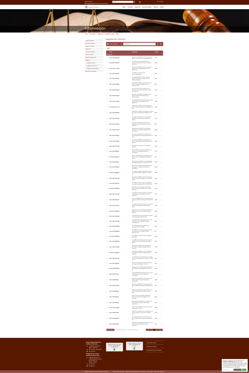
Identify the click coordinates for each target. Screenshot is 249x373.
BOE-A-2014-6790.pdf (114, 124)
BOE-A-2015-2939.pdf (114, 318)
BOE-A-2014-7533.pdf (114, 135)
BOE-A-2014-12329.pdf (114, 231)
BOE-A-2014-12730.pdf (114, 247)
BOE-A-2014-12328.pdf (114, 226)
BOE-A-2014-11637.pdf (114, 199)
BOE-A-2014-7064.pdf (114, 129)
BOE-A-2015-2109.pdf (114, 302)
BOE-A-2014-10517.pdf (114, 183)
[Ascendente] (121, 44)
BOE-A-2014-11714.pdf (114, 205)
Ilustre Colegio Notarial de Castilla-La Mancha (93, 343)
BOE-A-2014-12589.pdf (114, 241)
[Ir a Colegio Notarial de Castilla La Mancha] (92, 7)
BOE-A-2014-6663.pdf (114, 112)
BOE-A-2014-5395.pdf (114, 78)
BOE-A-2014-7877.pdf (114, 146)
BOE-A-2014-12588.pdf (114, 236)
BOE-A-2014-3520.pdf (114, 62)
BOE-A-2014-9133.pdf (114, 162)
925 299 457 (92, 364)
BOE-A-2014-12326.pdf (114, 216)
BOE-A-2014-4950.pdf (114, 73)
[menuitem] (124, 7)
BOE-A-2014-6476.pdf (114, 101)
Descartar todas (237, 369)
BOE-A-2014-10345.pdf (114, 178)
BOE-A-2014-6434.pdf (114, 95)
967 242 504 (92, 351)
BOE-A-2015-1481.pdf (114, 297)
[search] (154, 44)
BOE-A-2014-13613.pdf (114, 268)
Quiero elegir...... (226, 369)
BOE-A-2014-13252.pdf (114, 252)
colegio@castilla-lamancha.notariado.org (97, 3)
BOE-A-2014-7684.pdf (114, 141)
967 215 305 (89, 1)
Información (92, 34)
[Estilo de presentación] (161, 44)
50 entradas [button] (110, 329)
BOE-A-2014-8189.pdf (114, 151)
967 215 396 (99, 349)
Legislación (100, 34)
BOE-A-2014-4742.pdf (114, 68)
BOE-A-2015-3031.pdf (114, 324)
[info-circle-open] (158, 44)
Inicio (86, 34)
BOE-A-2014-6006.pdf (114, 84)
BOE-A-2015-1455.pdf (114, 291)
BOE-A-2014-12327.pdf (114, 221)
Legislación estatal (109, 34)
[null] (134, 2)
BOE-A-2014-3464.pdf (114, 57)
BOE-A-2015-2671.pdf (114, 312)
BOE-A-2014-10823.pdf (114, 188)
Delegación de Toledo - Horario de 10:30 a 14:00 (93, 354)
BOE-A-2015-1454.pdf (114, 285)
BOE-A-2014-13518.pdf (114, 263)
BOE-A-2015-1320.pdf (114, 279)
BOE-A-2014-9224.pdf (114, 167)
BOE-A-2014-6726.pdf (114, 118)
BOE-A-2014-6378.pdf (114, 90)
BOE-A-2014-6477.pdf (114, 107)
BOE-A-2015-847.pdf (114, 274)
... (150, 329)
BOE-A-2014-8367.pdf (114, 157)
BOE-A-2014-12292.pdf (114, 211)
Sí (114, 349)
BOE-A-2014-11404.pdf (114, 194)
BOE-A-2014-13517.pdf (114, 258)
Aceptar (244, 369)
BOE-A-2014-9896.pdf (114, 172)
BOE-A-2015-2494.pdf (114, 307)
